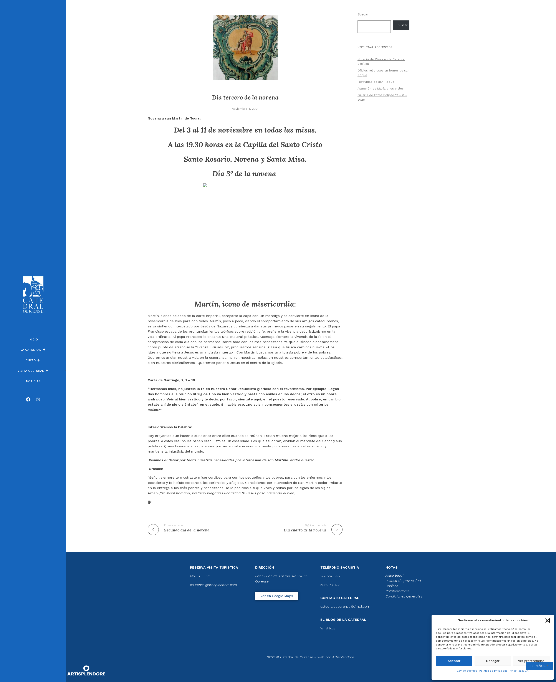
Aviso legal (395, 575)
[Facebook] (28, 399)
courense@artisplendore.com (213, 585)
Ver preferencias (531, 661)
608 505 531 (200, 576)
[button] (547, 620)
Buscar (363, 14)
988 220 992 (330, 576)
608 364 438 (330, 585)
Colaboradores (398, 591)
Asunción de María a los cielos (380, 88)
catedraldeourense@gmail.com (345, 606)
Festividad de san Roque (375, 81)
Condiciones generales (404, 596)
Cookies (392, 586)
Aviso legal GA (519, 670)
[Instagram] (38, 399)
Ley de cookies (467, 670)
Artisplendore (343, 657)
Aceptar (454, 661)
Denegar (493, 661)
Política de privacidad (493, 670)
